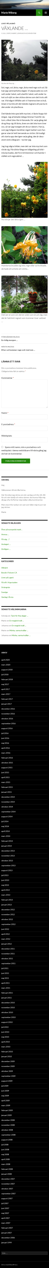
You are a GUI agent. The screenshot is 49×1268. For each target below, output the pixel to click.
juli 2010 (4, 1027)
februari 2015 (7, 787)
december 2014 (8, 797)
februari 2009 (7, 1110)
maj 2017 (5, 684)
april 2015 (5, 777)
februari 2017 (7, 699)
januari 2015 (6, 792)
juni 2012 (5, 929)
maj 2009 (5, 1095)
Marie (13, 33)
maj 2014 (5, 826)
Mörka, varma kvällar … (19, 630)
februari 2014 (7, 841)
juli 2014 (4, 821)
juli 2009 (4, 1086)
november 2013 (8, 855)
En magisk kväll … (17, 620)
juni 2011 (5, 973)
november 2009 (8, 1066)
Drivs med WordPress (9, 1265)
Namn (4, 412)
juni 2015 (5, 772)
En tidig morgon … (10, 338)
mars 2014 (5, 836)
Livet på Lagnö (8, 23)
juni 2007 (5, 1208)
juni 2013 (5, 880)
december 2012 (8, 909)
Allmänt (4, 568)
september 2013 (8, 865)
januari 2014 (6, 846)
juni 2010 (5, 1032)
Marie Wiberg (9, 12)
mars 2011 (5, 988)
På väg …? (5, 539)
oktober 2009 (7, 1071)
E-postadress (8, 424)
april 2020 (5, 660)
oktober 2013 (7, 860)
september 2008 (8, 1135)
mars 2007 (5, 1223)
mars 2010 (5, 1046)
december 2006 (8, 1237)
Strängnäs (5, 587)
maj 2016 (5, 743)
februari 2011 (7, 993)
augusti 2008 (7, 1140)
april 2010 (5, 1042)
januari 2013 (6, 904)
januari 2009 (6, 1115)
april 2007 (5, 1218)
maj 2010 (5, 1037)
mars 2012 (5, 939)
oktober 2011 (7, 958)
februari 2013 (7, 900)
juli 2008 (4, 1144)
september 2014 (8, 811)
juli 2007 (4, 1203)
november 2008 (8, 1125)
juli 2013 (4, 875)
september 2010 (8, 1017)
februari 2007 (7, 1228)
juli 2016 (4, 733)
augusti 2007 (7, 1198)
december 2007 (8, 1179)
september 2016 (8, 723)
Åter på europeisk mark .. (11, 529)
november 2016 (8, 713)
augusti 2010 (7, 1022)
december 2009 (8, 1061)
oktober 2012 (7, 919)
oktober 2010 (7, 1012)
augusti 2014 (7, 816)
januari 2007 (6, 1233)
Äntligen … (5, 549)
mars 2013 (5, 895)
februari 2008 (7, 1169)
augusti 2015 (7, 767)
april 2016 (5, 748)
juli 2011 (4, 968)
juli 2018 (4, 674)
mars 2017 (5, 694)
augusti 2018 (7, 669)
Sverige (4, 592)
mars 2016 (5, 753)
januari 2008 (6, 1174)
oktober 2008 (7, 1130)
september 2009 (8, 1076)
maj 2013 (5, 885)
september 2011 (8, 963)
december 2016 (8, 709)
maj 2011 (5, 978)
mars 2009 (5, 1105)
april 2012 (5, 934)
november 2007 (8, 1184)
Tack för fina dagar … (19, 616)
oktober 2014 (7, 807)
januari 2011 (6, 997)
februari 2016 (7, 758)
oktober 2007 (7, 1188)
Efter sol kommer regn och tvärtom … (18, 348)
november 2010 (8, 1007)
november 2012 (8, 914)
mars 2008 (5, 1164)
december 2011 (8, 949)
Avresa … (5, 534)
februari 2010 (7, 1051)
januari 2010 (6, 1056)
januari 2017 (6, 704)
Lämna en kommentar (26, 33)
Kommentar (7, 378)
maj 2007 (5, 1213)
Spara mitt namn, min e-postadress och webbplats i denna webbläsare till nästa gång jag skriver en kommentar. (23, 450)
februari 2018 (7, 679)
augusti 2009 (7, 1081)
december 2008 (8, 1120)
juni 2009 (5, 1091)
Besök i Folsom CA (9, 572)
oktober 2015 (7, 762)
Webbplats (6, 435)
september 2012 (8, 924)
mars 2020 (5, 665)
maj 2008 (5, 1154)
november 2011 (8, 953)
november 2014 (8, 802)
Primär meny (45, 12)
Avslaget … (6, 544)
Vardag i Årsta (7, 597)
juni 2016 (5, 738)
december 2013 (8, 851)
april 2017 (5, 689)
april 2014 (5, 831)
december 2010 (8, 1002)
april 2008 (5, 1159)
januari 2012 (6, 944)
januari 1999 (6, 1242)
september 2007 (8, 1193)
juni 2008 (5, 1149)
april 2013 (5, 890)
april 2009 (5, 1100)
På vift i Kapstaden (9, 582)
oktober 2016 (7, 718)
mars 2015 (5, 782)
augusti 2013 (7, 870)
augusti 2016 (7, 728)
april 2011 (5, 983)
